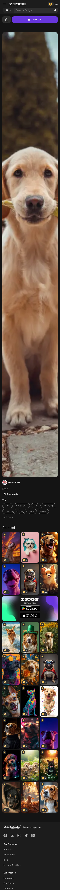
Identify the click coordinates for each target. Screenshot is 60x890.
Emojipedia (8, 878)
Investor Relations (12, 865)
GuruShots (8, 883)
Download (37, 19)
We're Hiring (9, 854)
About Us (8, 849)
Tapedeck (8, 888)
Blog (5, 860)
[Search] (55, 10)
